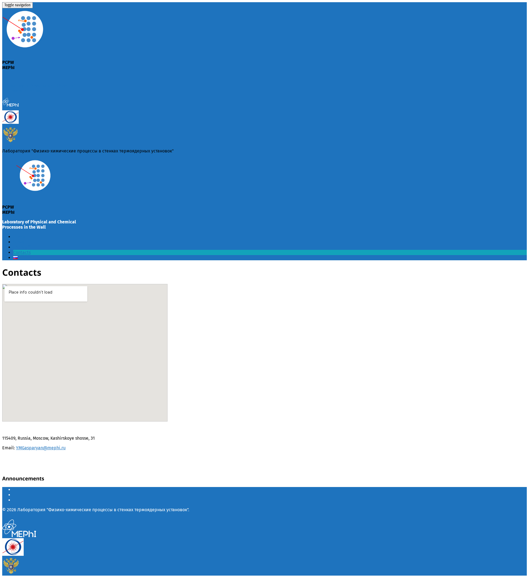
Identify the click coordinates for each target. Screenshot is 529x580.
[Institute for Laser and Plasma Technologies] (10, 122)
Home (19, 236)
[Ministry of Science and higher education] (10, 141)
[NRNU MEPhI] (10, 106)
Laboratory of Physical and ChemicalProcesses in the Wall (38, 88)
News (18, 242)
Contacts (22, 252)
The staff (21, 247)
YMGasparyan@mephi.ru (41, 447)
